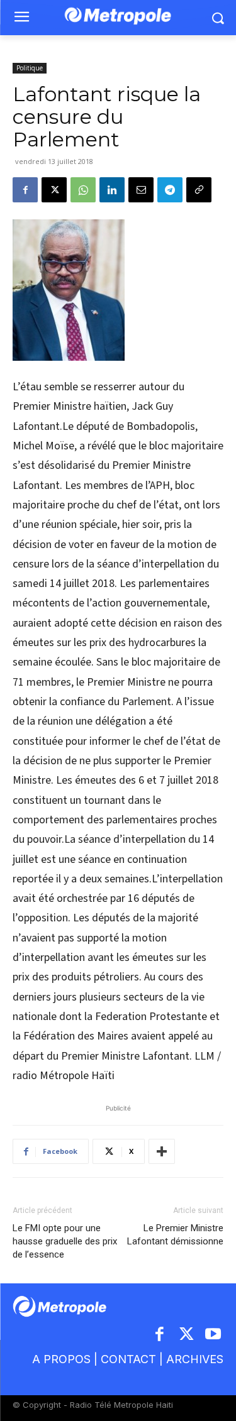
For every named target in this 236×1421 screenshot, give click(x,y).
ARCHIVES (194, 1359)
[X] (54, 189)
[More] (162, 1151)
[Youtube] (213, 1335)
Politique (29, 67)
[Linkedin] (112, 189)
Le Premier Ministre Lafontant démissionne (175, 1234)
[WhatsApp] (83, 189)
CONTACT (128, 1359)
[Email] (141, 189)
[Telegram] (170, 189)
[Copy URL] (198, 189)
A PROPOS (61, 1359)
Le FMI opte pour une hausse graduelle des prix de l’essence (65, 1241)
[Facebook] (25, 189)
